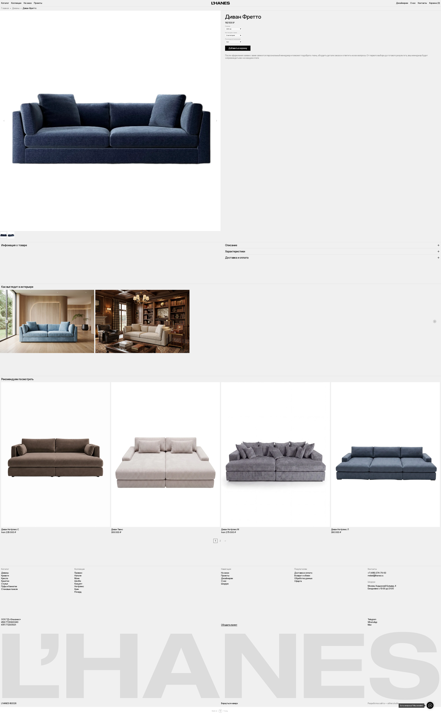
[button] (229, 625)
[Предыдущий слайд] (4, 120)
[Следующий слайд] (216, 120)
